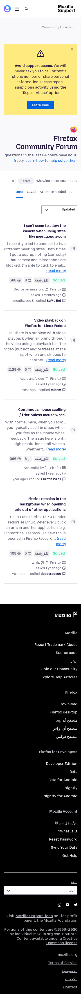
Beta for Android (62, 780)
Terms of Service (62, 963)
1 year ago (30, 390)
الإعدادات (38, 562)
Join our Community (59, 669)
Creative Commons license (61, 940)
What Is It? (67, 831)
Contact (70, 987)
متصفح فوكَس (66, 736)
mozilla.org (67, 955)
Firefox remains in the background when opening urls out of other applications (40, 504)
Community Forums (57, 27)
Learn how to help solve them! (45, 160)
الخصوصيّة (69, 971)
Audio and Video (32, 379)
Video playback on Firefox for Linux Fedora (45, 323)
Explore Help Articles (58, 677)
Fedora (26, 181)
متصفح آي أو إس (64, 728)
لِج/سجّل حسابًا (66, 823)
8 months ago (23, 301)
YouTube (67, 905)
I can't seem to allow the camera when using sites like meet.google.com (44, 231)
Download (68, 704)
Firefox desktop (63, 712)
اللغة (74, 882)
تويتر (74, 661)
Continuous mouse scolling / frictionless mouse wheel (42, 412)
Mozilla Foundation (60, 920)
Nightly (71, 788)
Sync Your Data (64, 847)
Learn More (40, 105)
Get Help (69, 855)
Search (26, 8)
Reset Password (63, 839)
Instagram (59, 905)
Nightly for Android (60, 796)
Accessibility (34, 468)
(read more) (56, 271)
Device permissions (29, 289)
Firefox (55, 289)
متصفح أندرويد (66, 720)
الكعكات (71, 979)
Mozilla (66, 615)
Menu (17, 8)
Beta (73, 772)
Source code (66, 653)
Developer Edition (61, 763)
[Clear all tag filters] (13, 181)
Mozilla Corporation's (34, 916)
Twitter (75, 905)
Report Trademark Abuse (55, 644)
